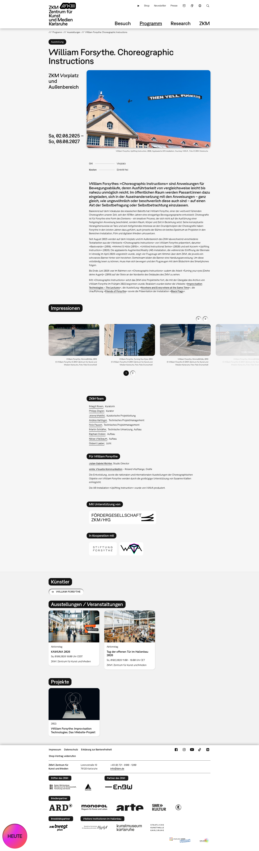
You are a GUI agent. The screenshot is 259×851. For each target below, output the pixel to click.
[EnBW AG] (118, 787)
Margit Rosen (96, 406)
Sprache (200, 5)
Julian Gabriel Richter (100, 463)
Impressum (55, 749)
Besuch (123, 23)
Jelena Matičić (97, 415)
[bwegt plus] (58, 827)
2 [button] (132, 373)
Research (181, 23)
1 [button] (126, 373)
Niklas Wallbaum (98, 438)
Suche (207, 5)
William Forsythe (68, 591)
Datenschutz (71, 749)
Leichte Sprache (184, 5)
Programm (151, 23)
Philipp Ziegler (96, 410)
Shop (146, 5)
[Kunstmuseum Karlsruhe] (129, 827)
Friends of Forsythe (115, 291)
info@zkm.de (117, 768)
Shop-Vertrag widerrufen (62, 756)
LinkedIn (207, 749)
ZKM (204, 23)
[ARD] (60, 807)
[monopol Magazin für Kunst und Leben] (94, 807)
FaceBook (176, 749)
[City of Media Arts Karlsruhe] (204, 840)
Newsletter (160, 5)
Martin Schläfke (97, 429)
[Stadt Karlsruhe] (88, 787)
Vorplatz (121, 163)
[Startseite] (66, 14)
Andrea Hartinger (98, 420)
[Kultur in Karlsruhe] (178, 807)
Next (205, 319)
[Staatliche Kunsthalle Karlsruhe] (157, 827)
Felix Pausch (95, 424)
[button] (148, 109)
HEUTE (15, 836)
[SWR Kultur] (159, 807)
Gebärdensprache (192, 5)
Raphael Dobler (97, 434)
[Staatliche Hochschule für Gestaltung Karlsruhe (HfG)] (94, 827)
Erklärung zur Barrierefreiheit (96, 749)
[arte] (129, 807)
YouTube (192, 749)
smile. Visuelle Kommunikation (105, 469)
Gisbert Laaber (96, 443)
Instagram (184, 749)
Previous (198, 319)
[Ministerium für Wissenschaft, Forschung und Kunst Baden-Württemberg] (62, 786)
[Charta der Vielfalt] (179, 840)
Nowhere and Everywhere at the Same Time (165, 287)
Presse (174, 5)
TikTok (200, 749)
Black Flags (177, 291)
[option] (74, 346)
